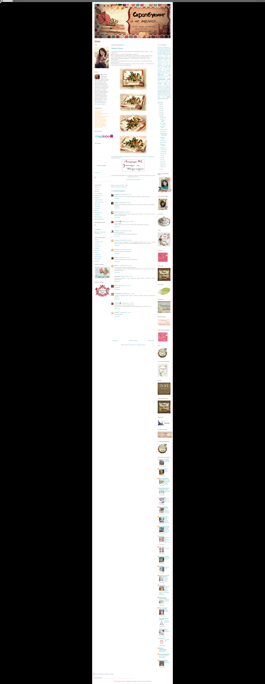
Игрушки (159, 61)
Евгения (116, 285)
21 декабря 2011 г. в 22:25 (125, 312)
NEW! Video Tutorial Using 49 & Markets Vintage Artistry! (167, 482)
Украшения (168, 90)
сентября (162, 151)
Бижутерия (161, 48)
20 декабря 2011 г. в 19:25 (128, 293)
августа (162, 153)
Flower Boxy (166, 548)
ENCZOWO (161, 547)
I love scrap (97, 208)
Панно (159, 80)
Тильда (162, 90)
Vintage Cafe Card (99, 199)
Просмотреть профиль (100, 104)
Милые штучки (98, 256)
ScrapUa (96, 239)
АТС (169, 47)
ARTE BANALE (162, 497)
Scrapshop (97, 248)
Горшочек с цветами (163, 55)
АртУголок (97, 204)
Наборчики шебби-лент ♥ (167, 622)
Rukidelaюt (161, 638)
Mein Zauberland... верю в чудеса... (163, 608)
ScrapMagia (97, 214)
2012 (160, 114)
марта (162, 163)
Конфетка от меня (163, 65)
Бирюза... (116, 265)
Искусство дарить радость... (164, 619)
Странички (167, 87)
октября (162, 149)
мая (161, 159)
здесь (137, 176)
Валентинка (162, 50)
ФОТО (161, 91)
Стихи (161, 87)
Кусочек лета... (163, 142)
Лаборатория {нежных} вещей (163, 598)
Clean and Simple (162, 95)
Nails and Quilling (163, 507)
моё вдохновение (163, 516)
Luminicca (116, 194)
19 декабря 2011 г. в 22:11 (125, 202)
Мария (116, 257)
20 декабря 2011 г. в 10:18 (126, 249)
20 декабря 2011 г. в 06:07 (126, 230)
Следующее (115, 340)
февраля (162, 164)
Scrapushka (118, 157)
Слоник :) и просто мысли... (162, 120)
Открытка (162, 140)
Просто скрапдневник (162, 649)
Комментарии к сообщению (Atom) (137, 344)
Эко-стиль (166, 94)
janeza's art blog (163, 629)
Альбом (165, 47)
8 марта (160, 47)
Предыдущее (151, 340)
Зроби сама (97, 250)
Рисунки (163, 86)
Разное (159, 83)
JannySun (116, 221)
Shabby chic (97, 197)
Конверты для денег (163, 63)
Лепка (159, 66)
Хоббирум (97, 187)
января (162, 166)
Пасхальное (166, 80)
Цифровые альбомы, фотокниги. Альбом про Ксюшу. (166, 530)
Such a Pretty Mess (163, 478)
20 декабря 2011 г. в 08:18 (125, 240)
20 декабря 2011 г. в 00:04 (127, 221)
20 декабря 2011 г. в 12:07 (124, 257)
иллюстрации (166, 61)
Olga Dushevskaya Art (164, 654)
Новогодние (163, 131)
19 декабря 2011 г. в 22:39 (123, 212)
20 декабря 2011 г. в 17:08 (125, 285)
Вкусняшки (166, 54)
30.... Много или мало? (163, 124)
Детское (160, 58)
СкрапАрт (97, 260)
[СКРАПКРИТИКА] (102, 180)
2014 (160, 110)
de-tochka (116, 249)
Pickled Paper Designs (164, 488)
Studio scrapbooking (99, 218)
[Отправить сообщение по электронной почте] (126, 185)
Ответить (117, 198)
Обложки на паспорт (163, 145)
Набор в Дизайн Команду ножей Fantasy (166, 579)
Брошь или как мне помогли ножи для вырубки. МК (167, 520)
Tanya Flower (162, 585)
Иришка (116, 202)
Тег (158, 90)
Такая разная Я (164, 88)
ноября (162, 147)
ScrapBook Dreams (99, 241)
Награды (166, 73)
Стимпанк (168, 86)
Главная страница (133, 340)
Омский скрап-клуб (99, 202)
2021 (160, 104)
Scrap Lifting (97, 206)
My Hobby (161, 536)
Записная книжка (162, 59)
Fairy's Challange (98, 193)
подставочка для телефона (163, 82)
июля (161, 155)
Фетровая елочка (162, 138)
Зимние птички (163, 129)
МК (166, 68)
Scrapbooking (98, 254)
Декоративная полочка (163, 57)
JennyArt (96, 252)
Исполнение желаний (164, 526)
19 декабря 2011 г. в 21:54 (126, 194)
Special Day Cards (99, 195)
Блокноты (168, 48)
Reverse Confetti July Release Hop (167, 490)
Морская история (163, 650)
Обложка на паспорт (163, 76)
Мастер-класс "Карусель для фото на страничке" (167, 510)
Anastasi (116, 312)
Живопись (166, 58)
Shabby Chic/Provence (164, 97)
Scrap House (97, 246)
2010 (160, 169)
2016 (160, 106)
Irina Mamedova (118, 293)
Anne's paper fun (163, 468)
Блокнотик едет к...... (163, 127)
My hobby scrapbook (164, 575)
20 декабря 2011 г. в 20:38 (127, 303)
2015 (160, 108)
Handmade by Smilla (164, 556)
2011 (160, 116)
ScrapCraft (97, 243)
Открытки (123, 186)
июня (161, 157)
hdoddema (139, 681)
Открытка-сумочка (161, 77)
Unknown (116, 240)
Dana (115, 212)
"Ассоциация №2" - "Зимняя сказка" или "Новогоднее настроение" (139, 156)
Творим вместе (98, 212)
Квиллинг (167, 62)
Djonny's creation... (163, 660)
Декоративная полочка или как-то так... (163, 134)
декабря (162, 117)
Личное (165, 66)
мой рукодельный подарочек (131, 175)
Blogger (149, 681)
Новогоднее (118, 186)
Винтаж (160, 53)
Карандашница (160, 62)
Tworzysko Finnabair (164, 459)
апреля (162, 161)
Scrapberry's (97, 189)
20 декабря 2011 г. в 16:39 (127, 276)
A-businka (116, 230)
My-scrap (97, 210)
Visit (97, 172)
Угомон (161, 566)
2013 (160, 112)
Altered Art (97, 191)
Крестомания (98, 258)
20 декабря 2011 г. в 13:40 (125, 265)
